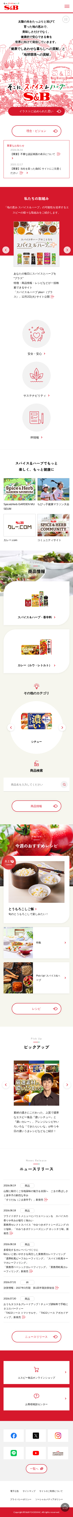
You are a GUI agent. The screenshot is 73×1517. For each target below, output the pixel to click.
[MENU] (66, 6)
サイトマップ (29, 1491)
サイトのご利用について (51, 1491)
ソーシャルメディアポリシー (49, 1499)
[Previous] (5, 249)
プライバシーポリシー (20, 1499)
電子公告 (14, 1491)
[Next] (67, 249)
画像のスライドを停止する (65, 19)
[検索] (63, 784)
